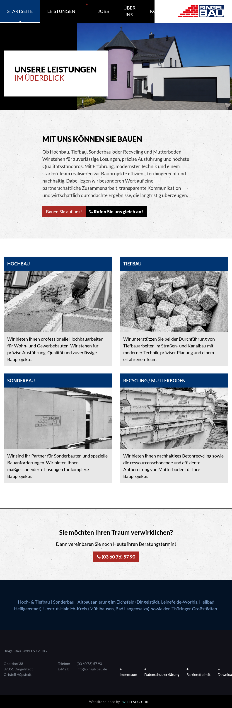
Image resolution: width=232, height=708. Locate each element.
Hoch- (24, 601)
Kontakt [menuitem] (161, 11)
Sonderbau (63, 601)
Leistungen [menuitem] (61, 11)
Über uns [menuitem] (129, 11)
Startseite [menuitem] (20, 11)
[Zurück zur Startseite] (201, 11)
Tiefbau (42, 601)
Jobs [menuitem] (103, 11)
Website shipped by (119, 701)
